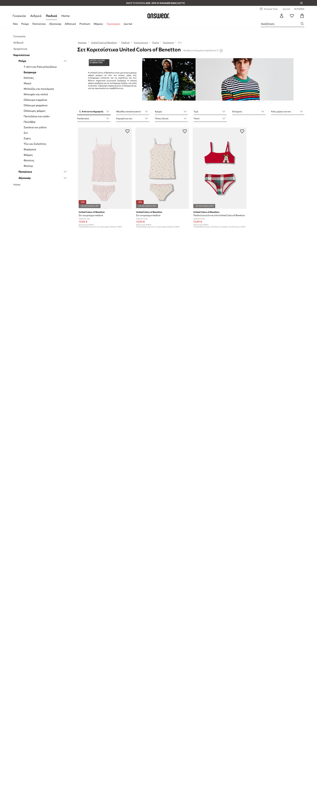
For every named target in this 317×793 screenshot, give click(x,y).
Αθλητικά (70, 23)
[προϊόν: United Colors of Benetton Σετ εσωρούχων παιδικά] (105, 168)
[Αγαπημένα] (292, 16)
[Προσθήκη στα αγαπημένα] (127, 131)
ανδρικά (35, 15)
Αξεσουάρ (55, 23)
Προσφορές (113, 23)
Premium (84, 23)
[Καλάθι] (302, 16)
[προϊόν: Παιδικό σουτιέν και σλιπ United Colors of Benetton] (219, 168)
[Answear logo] (158, 16)
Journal (128, 23)
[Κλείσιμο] (301, 3)
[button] (93, 111)
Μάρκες (98, 23)
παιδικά (51, 15)
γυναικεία (19, 15)
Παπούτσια (39, 23)
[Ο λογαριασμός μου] (281, 16)
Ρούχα (25, 23)
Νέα (15, 23)
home (65, 15)
